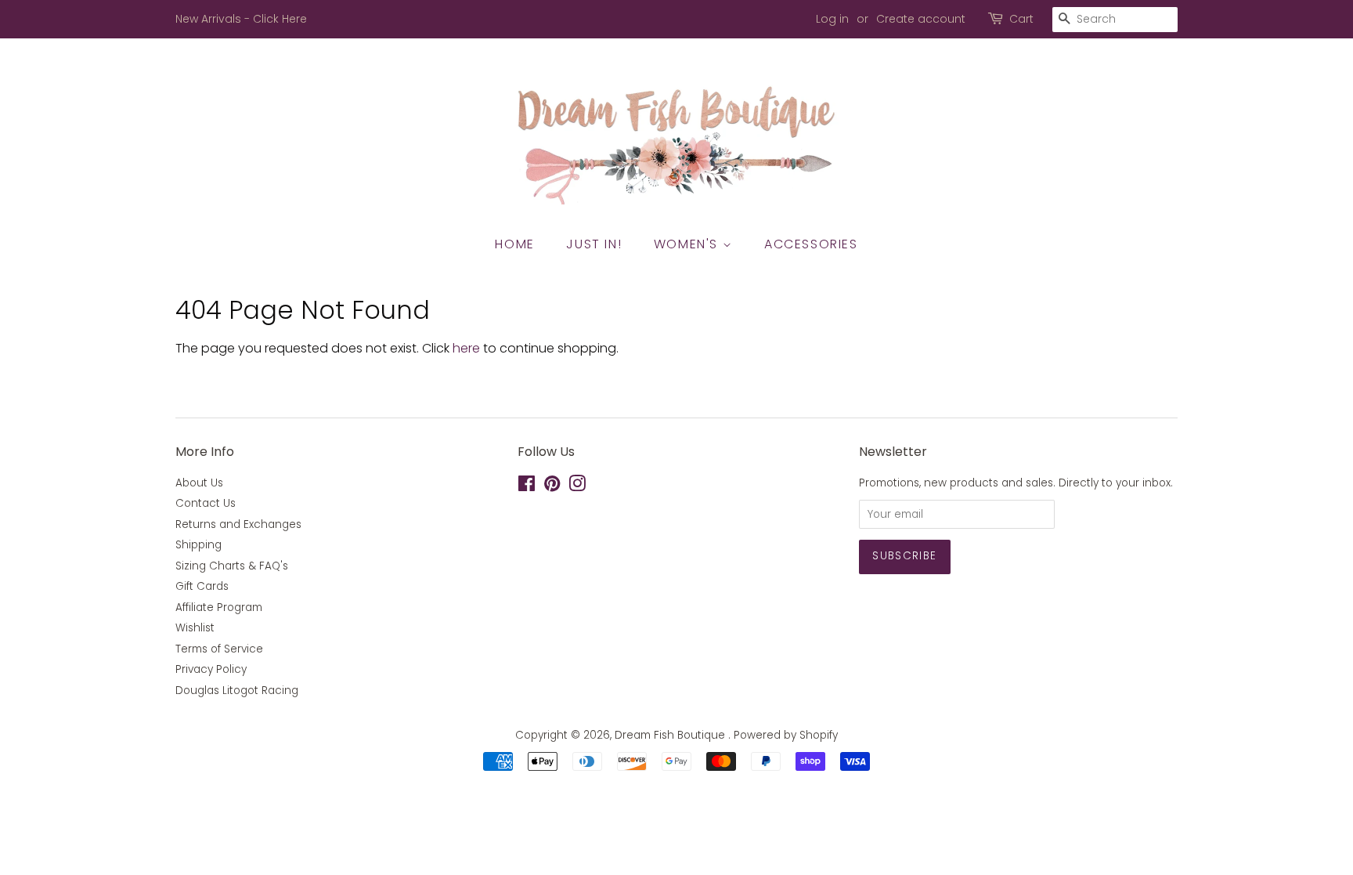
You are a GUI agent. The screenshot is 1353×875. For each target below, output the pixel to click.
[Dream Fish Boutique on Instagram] (577, 486)
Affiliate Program (218, 607)
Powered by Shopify (786, 735)
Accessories (811, 244)
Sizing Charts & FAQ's (231, 566)
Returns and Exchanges (238, 524)
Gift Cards (202, 586)
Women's (688, 244)
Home (514, 244)
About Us (199, 482)
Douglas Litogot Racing (236, 690)
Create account (920, 19)
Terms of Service (219, 649)
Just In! (594, 244)
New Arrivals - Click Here (241, 19)
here (466, 348)
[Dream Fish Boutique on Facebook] (527, 486)
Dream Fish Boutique (671, 735)
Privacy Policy (211, 669)
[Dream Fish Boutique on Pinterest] (552, 486)
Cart (1021, 19)
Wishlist (195, 627)
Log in (832, 19)
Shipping (198, 544)
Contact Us (205, 503)
